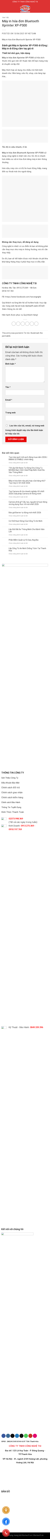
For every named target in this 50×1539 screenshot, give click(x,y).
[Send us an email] (21, 1436)
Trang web (10, 412)
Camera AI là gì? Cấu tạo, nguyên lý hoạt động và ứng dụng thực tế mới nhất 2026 (28, 503)
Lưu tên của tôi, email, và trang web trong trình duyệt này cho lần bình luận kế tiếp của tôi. (24, 429)
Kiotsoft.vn (27, 1535)
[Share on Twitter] (23, 324)
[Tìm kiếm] (47, 8)
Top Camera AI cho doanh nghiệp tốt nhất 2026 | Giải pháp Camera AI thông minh (26, 492)
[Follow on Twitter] (17, 1436)
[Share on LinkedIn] (36, 324)
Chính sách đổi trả (10, 787)
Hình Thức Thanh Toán (12, 812)
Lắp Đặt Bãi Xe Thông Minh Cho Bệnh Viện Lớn (27, 530)
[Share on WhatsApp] (14, 324)
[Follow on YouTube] (30, 1436)
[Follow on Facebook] (3, 1436)
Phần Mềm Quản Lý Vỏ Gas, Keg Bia (23, 540)
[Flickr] (35, 1436)
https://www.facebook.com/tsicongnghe (23, 297)
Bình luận (10, 364)
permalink (6, 336)
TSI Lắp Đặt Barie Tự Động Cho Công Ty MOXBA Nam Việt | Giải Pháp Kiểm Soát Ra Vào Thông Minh (27, 470)
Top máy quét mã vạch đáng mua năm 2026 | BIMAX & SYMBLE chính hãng (28, 458)
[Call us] (26, 1436)
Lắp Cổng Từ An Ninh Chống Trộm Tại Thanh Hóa (27, 549)
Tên (8, 387)
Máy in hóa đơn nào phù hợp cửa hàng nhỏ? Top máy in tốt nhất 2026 (27, 482)
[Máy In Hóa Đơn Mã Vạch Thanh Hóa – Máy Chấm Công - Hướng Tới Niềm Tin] (25, 8)
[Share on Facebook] (18, 324)
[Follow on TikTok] (12, 1436)
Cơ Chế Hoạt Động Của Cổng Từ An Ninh (25, 521)
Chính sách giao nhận (12, 792)
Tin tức (5, 18)
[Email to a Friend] (27, 324)
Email (8, 400)
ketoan (32, 33)
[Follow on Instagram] (8, 1436)
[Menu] (3, 8)
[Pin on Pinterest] (32, 324)
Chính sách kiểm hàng (12, 797)
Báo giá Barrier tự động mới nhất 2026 (25, 512)
